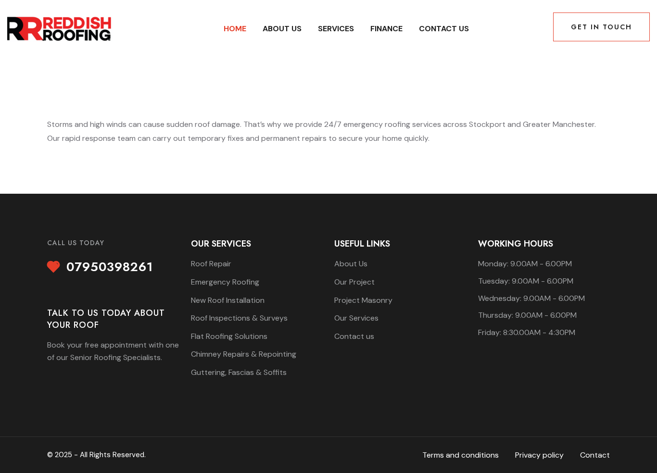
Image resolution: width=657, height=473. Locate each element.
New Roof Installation (228, 300)
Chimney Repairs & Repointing (243, 354)
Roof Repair (211, 264)
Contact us (444, 29)
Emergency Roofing (225, 282)
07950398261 (109, 267)
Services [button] (336, 29)
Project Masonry (363, 300)
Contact (595, 455)
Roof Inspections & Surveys (239, 318)
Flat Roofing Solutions (229, 336)
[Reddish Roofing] (60, 28)
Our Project (354, 282)
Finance (386, 29)
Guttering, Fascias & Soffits (239, 372)
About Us (282, 29)
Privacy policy (539, 455)
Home (235, 29)
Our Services (356, 318)
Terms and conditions (460, 455)
